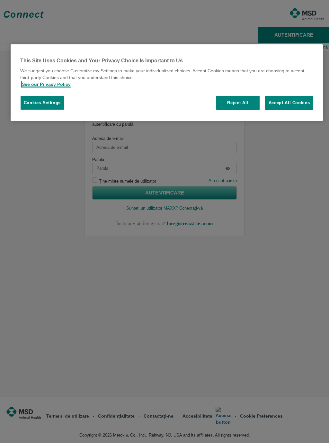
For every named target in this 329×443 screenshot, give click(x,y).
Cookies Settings (42, 102)
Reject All (237, 102)
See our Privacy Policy (46, 84)
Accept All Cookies (289, 102)
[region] (167, 82)
